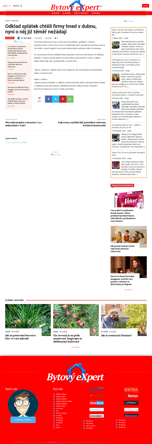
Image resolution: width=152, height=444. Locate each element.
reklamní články (61, 404)
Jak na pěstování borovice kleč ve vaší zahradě (20, 337)
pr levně (59, 416)
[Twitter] (55, 99)
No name (27, 38)
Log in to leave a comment (16, 142)
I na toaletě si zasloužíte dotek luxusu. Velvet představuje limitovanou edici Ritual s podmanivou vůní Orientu (17, 51)
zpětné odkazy (61, 394)
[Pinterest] (62, 99)
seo (57, 411)
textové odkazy (61, 399)
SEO (57, 425)
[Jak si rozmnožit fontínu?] (124, 320)
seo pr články (90, 426)
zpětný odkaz (61, 397)
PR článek (59, 418)
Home (7, 21)
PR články (59, 420)
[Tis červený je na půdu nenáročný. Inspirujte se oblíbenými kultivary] (76, 320)
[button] (18, 5)
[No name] (19, 38)
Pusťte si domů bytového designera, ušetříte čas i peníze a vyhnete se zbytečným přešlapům (17, 77)
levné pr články (61, 413)
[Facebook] (48, 99)
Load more (128, 290)
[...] (143, 54)
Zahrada (15, 21)
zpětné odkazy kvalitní (64, 401)
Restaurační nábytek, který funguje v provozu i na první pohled (18, 89)
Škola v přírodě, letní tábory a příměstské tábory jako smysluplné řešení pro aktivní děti (128, 32)
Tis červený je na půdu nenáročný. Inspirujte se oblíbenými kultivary (67, 338)
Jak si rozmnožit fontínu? (116, 335)
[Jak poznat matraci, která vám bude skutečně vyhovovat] (129, 237)
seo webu (59, 408)
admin (7, 332)
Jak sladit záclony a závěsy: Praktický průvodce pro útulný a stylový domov (18, 101)
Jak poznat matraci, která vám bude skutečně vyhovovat (17, 64)
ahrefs (58, 427)
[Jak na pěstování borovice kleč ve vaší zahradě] (28, 320)
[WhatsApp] (70, 99)
